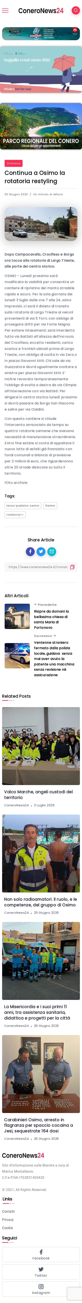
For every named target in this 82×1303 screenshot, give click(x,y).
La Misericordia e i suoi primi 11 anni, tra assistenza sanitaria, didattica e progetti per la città (37, 1012)
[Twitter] (41, 1271)
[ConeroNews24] (41, 10)
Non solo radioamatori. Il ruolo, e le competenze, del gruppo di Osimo (40, 902)
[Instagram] (41, 1289)
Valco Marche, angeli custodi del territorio (38, 794)
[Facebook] (41, 1254)
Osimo (50, 505)
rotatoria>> (15, 514)
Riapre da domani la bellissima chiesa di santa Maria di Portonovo (51, 619)
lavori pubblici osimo (23, 505)
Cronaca (13, 163)
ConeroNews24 (16, 805)
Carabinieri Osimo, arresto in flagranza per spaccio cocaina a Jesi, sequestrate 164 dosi (38, 1125)
